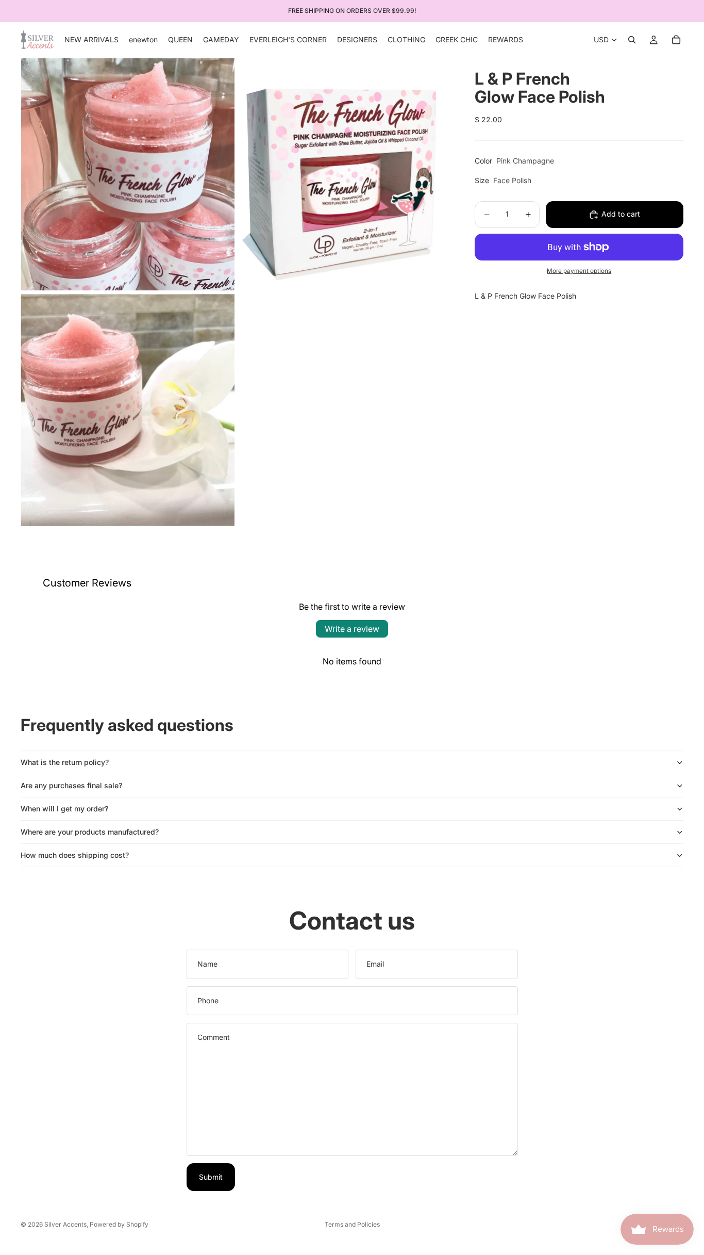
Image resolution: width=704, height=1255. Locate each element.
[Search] (632, 39)
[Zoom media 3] (127, 410)
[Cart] (676, 39)
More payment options (579, 271)
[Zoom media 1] (127, 174)
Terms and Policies (352, 1224)
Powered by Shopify (119, 1224)
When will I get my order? (64, 808)
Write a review (352, 629)
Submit (211, 1176)
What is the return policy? (65, 762)
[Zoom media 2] (343, 174)
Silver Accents (65, 1224)
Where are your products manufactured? (90, 831)
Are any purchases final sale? (71, 785)
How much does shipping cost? (75, 855)
